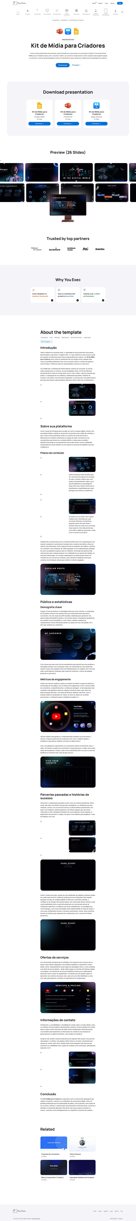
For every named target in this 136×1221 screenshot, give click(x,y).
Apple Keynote (65, 337)
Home (94, 1211)
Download (62, 65)
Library (100, 1211)
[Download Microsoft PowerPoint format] (60, 31)
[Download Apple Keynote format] (68, 31)
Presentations (64, 20)
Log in (106, 3)
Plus (120, 3)
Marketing (57, 337)
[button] (46, 341)
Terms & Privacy (36, 1218)
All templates (55, 20)
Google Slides (87, 337)
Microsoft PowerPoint (76, 337)
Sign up (113, 3)
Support (100, 3)
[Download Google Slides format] (76, 31)
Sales (51, 337)
